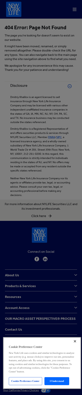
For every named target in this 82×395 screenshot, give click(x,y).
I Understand (57, 381)
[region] (42, 363)
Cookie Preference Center (25, 381)
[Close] (75, 341)
